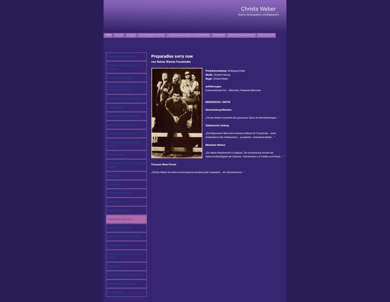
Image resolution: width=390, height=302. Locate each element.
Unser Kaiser (114, 201)
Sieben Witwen (116, 107)
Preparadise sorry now (120, 219)
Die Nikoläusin (115, 292)
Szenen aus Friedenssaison (122, 124)
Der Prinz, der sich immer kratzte (125, 275)
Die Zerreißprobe (117, 245)
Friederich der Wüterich (120, 77)
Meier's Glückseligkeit (119, 227)
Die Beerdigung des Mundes (123, 133)
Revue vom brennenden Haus (123, 236)
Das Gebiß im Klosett (119, 210)
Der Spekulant (115, 154)
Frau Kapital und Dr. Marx (121, 56)
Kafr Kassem (115, 266)
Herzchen (113, 175)
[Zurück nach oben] (385, 296)
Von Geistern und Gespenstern (124, 116)
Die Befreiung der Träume (121, 283)
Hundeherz (113, 184)
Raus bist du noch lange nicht (124, 98)
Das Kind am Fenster (119, 193)
